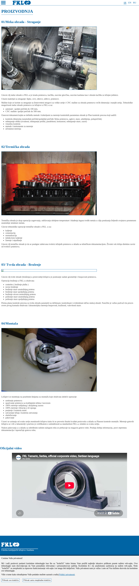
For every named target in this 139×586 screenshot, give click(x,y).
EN (129, 2)
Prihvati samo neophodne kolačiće (36, 580)
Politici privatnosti (67, 574)
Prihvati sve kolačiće (10, 580)
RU (134, 2)
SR (125, 2)
